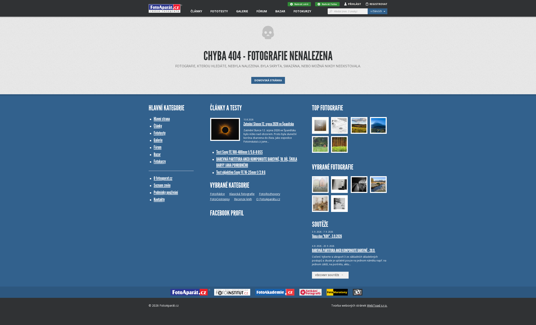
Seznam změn (162, 185)
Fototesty (219, 11)
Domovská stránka (268, 80)
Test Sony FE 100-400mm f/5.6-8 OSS (239, 152)
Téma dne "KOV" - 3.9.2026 (327, 236)
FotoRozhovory (269, 194)
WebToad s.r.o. (377, 305)
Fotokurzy (302, 11)
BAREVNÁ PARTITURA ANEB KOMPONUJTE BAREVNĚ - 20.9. (343, 250)
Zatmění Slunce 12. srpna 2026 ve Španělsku (269, 123)
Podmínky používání (166, 192)
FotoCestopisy (220, 199)
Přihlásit (354, 4)
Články (196, 11)
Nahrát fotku (329, 4)
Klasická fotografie (242, 194)
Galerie (242, 11)
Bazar (280, 11)
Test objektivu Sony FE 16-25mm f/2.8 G (240, 172)
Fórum (261, 11)
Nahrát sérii (301, 4)
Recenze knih (243, 199)
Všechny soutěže (328, 275)
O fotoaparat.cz (163, 178)
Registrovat (378, 4)
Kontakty (159, 199)
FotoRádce (217, 194)
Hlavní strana (162, 119)
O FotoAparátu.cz (268, 199)
